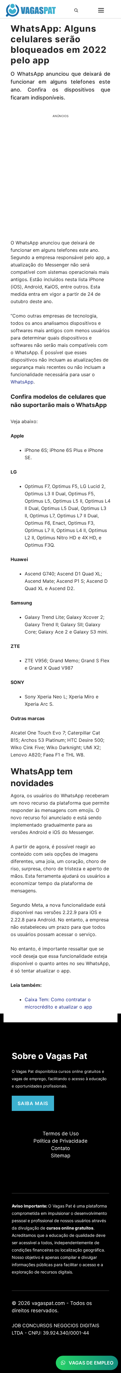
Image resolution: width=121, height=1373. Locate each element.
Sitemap (60, 1155)
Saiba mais (33, 1103)
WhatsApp (22, 382)
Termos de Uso (61, 1133)
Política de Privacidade (60, 1141)
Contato (60, 1148)
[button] (78, 10)
